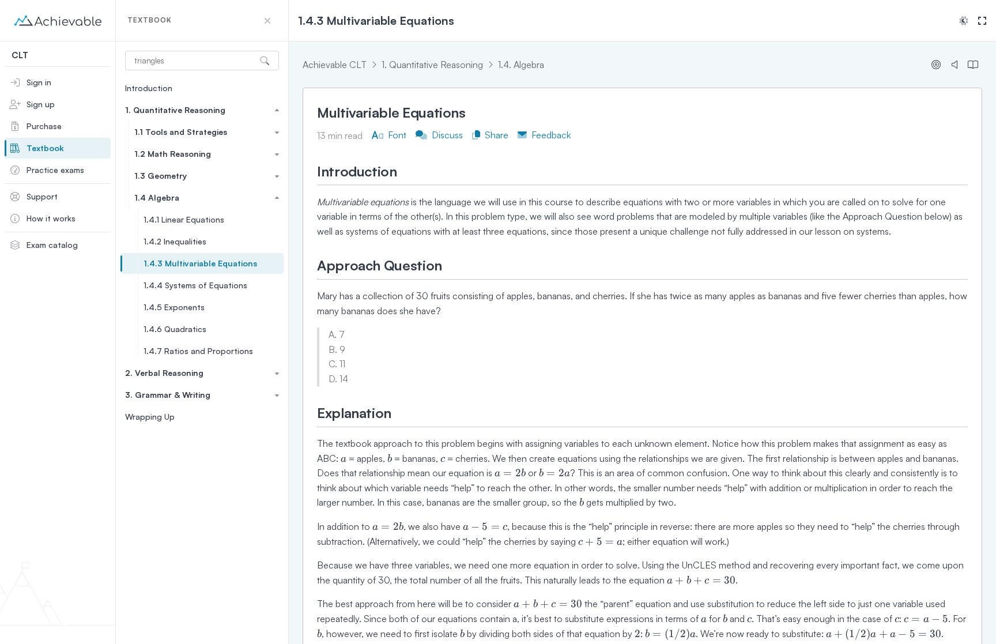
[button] (267, 21)
